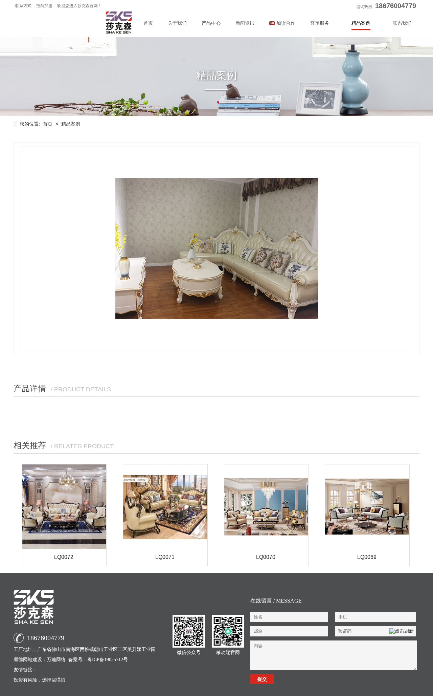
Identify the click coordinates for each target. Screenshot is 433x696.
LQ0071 (165, 557)
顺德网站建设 (28, 659)
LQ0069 (367, 557)
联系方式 (23, 5)
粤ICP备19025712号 (107, 659)
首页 (148, 23)
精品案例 (70, 124)
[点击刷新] (401, 631)
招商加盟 (44, 5)
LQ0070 (265, 557)
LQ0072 (63, 557)
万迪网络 (56, 659)
